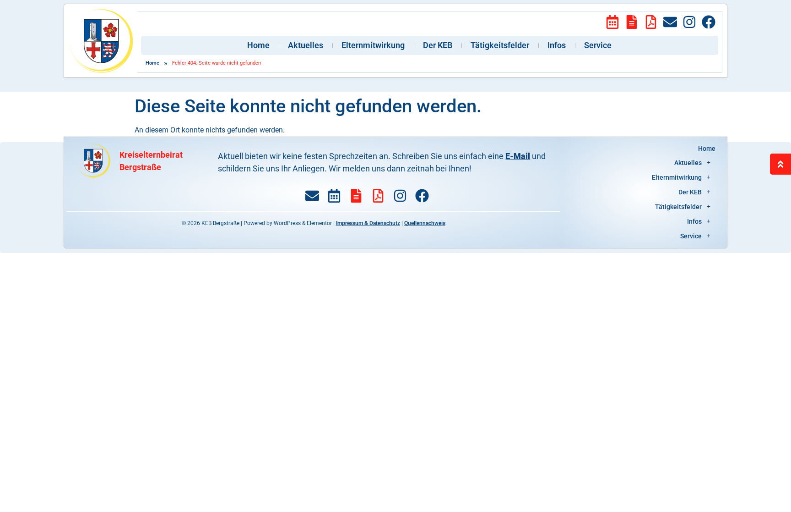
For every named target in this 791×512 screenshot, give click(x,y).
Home (258, 45)
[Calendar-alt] (612, 22)
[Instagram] (689, 22)
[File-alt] (631, 22)
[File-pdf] (651, 22)
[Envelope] (670, 22)
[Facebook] (708, 22)
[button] (644, 162)
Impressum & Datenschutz (368, 223)
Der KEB (437, 45)
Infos (556, 45)
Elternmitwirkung (373, 45)
